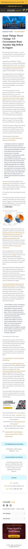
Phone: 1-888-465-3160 (15, 489)
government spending (11, 434)
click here (19, 415)
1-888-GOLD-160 (15, 6)
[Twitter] (7, 505)
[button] (14, 513)
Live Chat (15, 483)
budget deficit (9, 432)
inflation (14, 254)
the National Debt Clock (17, 363)
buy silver (15, 424)
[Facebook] (3, 505)
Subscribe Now (14, 536)
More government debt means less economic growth (13, 371)
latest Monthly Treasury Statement (15, 67)
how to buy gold (20, 421)
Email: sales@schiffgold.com (15, 486)
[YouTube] (10, 505)
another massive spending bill (11, 238)
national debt (9, 436)
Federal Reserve (18, 432)
